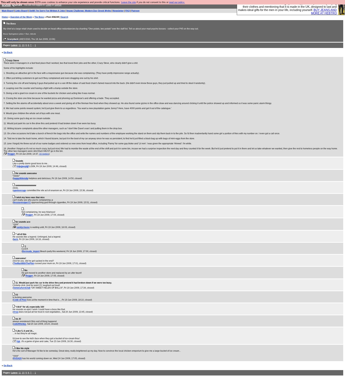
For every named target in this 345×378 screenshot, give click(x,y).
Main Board (7, 11)
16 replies (44, 154)
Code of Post (19, 300)
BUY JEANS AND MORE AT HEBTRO (324, 11)
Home (5, 17)
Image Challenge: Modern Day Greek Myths (89, 11)
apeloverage (19, 190)
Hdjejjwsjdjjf (23, 166)
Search (64, 17)
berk (15, 239)
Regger (11, 154)
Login (48, 5)
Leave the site (128, 2)
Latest (14, 45)
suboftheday (19, 324)
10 (23, 45)
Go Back (8, 52)
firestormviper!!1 (22, 202)
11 (20, 45)
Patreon (135, 11)
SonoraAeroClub (21, 288)
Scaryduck (12, 39)
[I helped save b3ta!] (5, 39)
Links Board (21, 11)
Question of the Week (21, 17)
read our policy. (177, 2)
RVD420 (17, 358)
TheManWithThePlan (23, 263)
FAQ (127, 11)
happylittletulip (20, 178)
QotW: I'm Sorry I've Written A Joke (47, 11)
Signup (57, 5)
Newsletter (118, 11)
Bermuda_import (31, 251)
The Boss (39, 17)
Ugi (18, 341)
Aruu (15, 312)
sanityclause (23, 227)
